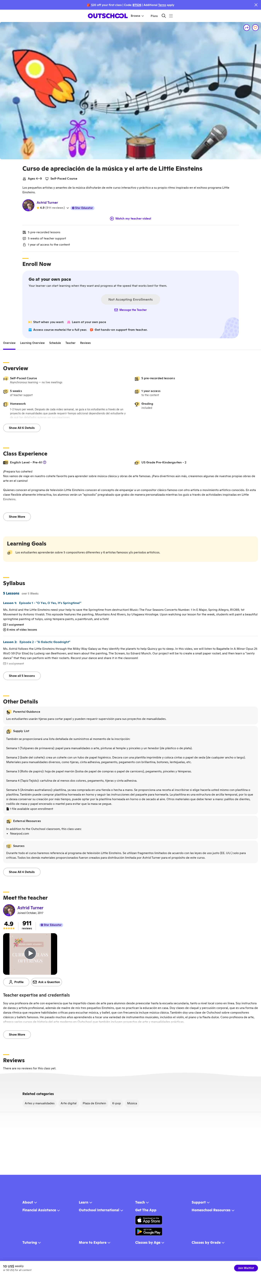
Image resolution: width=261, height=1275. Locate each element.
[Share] (246, 27)
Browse (135, 16)
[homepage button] (108, 15)
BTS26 (137, 5)
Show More (17, 517)
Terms (162, 5)
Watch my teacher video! (133, 219)
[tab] (9, 343)
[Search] (163, 15)
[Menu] (171, 16)
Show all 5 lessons (22, 676)
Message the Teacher (133, 310)
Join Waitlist (246, 1268)
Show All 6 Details (22, 428)
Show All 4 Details (22, 872)
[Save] (255, 27)
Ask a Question (49, 982)
